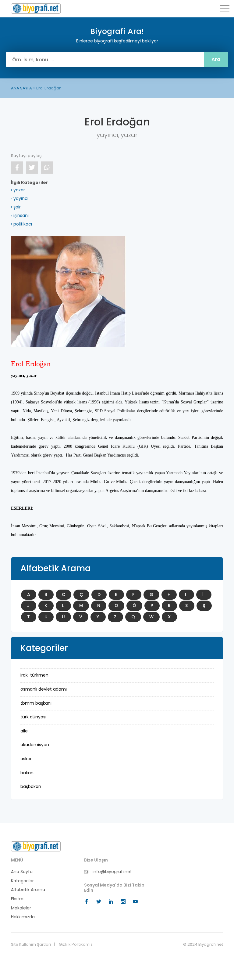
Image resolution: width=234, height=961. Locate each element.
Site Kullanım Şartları (31, 944)
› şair (16, 207)
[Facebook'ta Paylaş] (17, 167)
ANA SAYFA (21, 88)
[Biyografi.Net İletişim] (36, 846)
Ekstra (17, 899)
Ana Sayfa (22, 872)
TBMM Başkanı (35, 703)
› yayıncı (19, 198)
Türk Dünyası (33, 717)
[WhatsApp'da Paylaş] (47, 167)
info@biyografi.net (111, 872)
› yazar (18, 190)
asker (26, 759)
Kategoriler (22, 881)
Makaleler (21, 908)
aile (24, 731)
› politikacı (21, 224)
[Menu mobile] (224, 10)
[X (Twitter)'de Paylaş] (32, 167)
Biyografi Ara (36, 8)
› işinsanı (20, 215)
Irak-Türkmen (34, 675)
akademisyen (34, 745)
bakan (27, 773)
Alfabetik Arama (28, 890)
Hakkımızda (23, 917)
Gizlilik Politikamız (76, 944)
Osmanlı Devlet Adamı (43, 689)
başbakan (30, 786)
